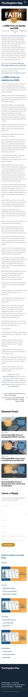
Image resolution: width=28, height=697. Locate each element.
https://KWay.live (8, 380)
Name (4, 520)
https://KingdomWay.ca (9, 376)
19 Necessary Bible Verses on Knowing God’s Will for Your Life (13, 436)
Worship (18, 687)
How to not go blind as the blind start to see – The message (14, 394)
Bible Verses (14, 31)
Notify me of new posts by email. (13, 540)
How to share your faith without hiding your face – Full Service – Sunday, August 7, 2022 (13, 399)
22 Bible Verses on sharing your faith (13, 26)
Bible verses (23, 31)
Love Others (6, 685)
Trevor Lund (5, 31)
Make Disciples (19, 685)
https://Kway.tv (6, 384)
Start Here (5, 683)
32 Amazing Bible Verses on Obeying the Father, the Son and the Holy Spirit (13, 484)
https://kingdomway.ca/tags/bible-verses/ (13, 73)
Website (4, 532)
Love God (15, 683)
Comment (5, 506)
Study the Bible (7, 687)
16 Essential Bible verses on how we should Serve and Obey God (13, 459)
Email (4, 526)
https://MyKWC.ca (14, 386)
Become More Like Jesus (9, 620)
